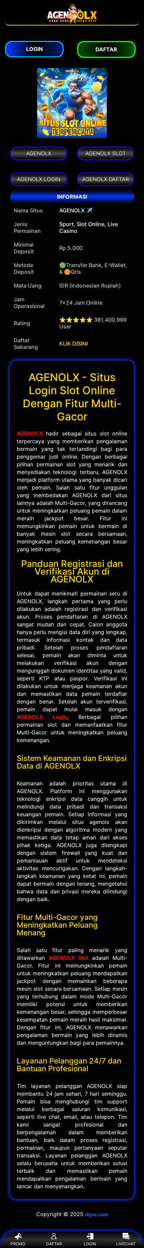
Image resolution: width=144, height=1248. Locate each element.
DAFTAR (54, 1243)
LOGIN (90, 1243)
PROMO (17, 1243)
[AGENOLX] (72, 21)
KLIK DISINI (73, 343)
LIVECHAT (126, 1243)
